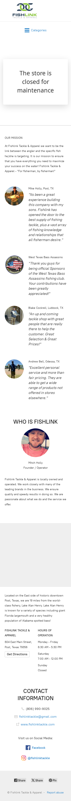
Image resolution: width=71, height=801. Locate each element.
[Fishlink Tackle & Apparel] (25, 10)
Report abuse (55, 792)
